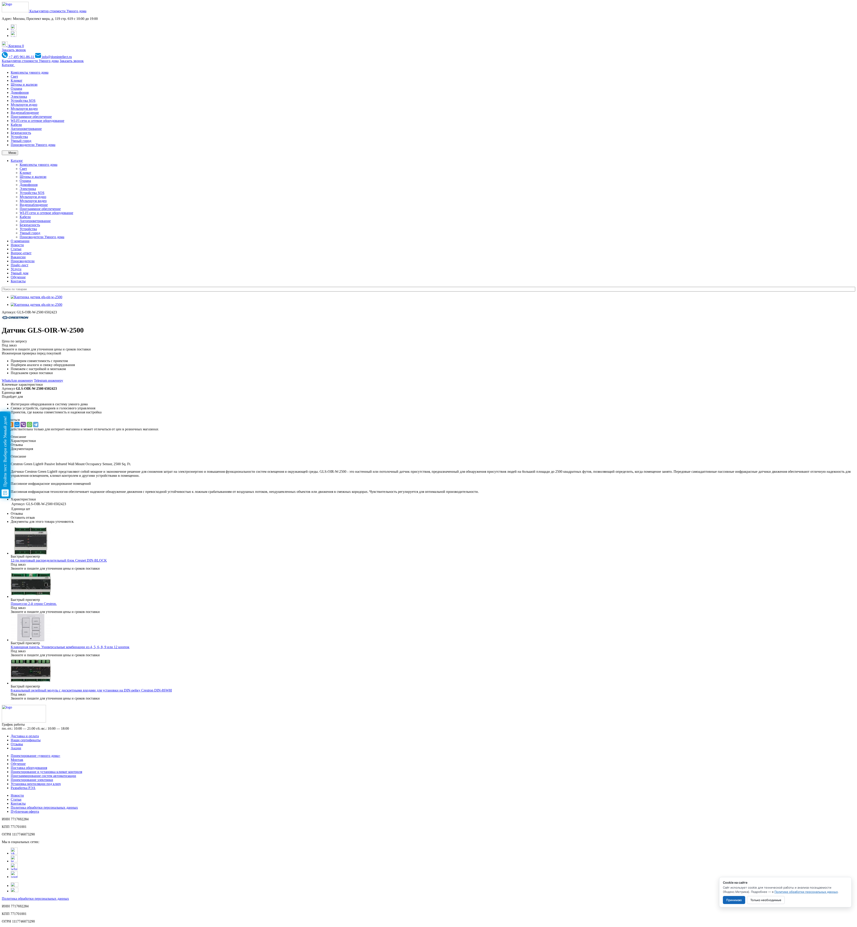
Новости (17, 245)
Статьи (16, 249)
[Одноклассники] (10, 424)
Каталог (8, 65)
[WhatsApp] (29, 424)
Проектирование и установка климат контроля (46, 772)
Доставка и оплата (25, 736)
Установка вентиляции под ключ (36, 784)
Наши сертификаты (26, 740)
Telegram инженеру (48, 380)
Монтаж (17, 760)
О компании (20, 241)
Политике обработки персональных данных (806, 892)
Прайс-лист (19, 265)
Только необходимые (765, 900)
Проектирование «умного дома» (35, 756)
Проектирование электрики (32, 780)
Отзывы (17, 744)
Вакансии (18, 257)
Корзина (16, 46)
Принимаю (734, 900)
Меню (12, 152)
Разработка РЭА (23, 788)
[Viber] (23, 424)
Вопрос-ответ (21, 253)
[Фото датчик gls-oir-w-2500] (36, 297)
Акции (16, 748)
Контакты (18, 281)
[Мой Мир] (17, 424)
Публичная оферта (25, 811)
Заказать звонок (14, 50)
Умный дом (19, 273)
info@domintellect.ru (56, 57)
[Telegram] (35, 424)
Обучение (18, 277)
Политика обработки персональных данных (44, 807)
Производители (23, 261)
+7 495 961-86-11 (21, 57)
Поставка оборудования (29, 768)
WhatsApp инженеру (17, 380)
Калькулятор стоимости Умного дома (57, 11)
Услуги (16, 269)
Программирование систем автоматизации (43, 776)
